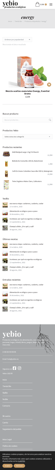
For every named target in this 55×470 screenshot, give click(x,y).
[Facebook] (15, 369)
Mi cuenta (6, 416)
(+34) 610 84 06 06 (9, 352)
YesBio (5, 399)
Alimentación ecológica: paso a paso (23, 211)
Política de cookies (10, 446)
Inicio (5, 380)
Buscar (49, 120)
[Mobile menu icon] (50, 4)
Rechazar (19, 466)
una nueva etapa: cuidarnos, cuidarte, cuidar (26, 203)
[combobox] (27, 136)
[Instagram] (19, 369)
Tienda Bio (7, 386)
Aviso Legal (7, 439)
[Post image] (5, 204)
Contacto (6, 406)
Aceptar (7, 466)
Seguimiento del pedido (12, 429)
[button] (49, 85)
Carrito (5, 422)
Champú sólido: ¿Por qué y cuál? (22, 226)
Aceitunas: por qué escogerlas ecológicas (26, 219)
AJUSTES (21, 461)
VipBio (5, 393)
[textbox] (14, 136)
